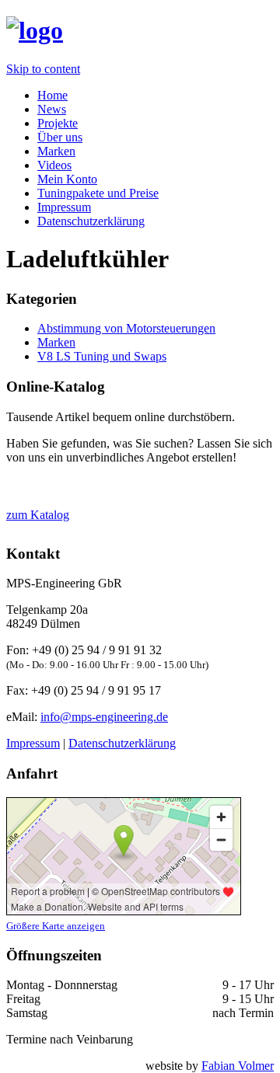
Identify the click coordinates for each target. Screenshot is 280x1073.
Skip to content (43, 68)
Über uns (59, 137)
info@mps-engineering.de (104, 716)
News (51, 109)
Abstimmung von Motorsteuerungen (126, 328)
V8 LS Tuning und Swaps (101, 356)
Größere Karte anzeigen (55, 926)
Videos (54, 165)
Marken (56, 151)
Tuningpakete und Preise (98, 193)
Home (52, 95)
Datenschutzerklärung (91, 221)
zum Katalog (37, 514)
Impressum (64, 207)
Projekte (57, 123)
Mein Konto (67, 179)
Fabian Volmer (237, 1065)
